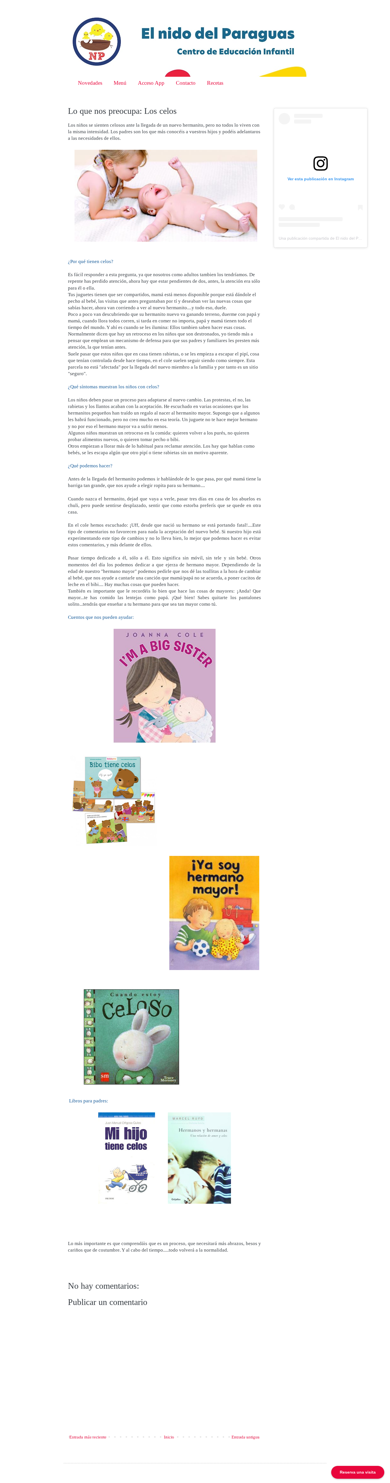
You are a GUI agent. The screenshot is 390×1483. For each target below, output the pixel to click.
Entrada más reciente (87, 1437)
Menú (120, 83)
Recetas (215, 83)
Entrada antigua (246, 1437)
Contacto (186, 83)
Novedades (90, 83)
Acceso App (151, 83)
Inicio (169, 1437)
